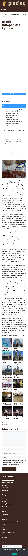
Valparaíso (5, 537)
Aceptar (14, 554)
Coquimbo (5, 514)
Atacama (4, 506)
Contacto (5, 485)
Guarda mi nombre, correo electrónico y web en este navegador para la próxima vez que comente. (14, 462)
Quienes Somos (6, 488)
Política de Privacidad (8, 480)
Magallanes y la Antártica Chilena (11, 522)
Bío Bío (4, 511)
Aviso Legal (5, 490)
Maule (3, 524)
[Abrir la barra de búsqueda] (26, 9)
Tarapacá (9, 14)
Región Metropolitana (8, 532)
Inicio (3, 14)
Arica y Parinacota (7, 504)
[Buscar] (24, 546)
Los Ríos (4, 519)
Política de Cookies (7, 482)
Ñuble (3, 527)
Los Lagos (5, 517)
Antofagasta (5, 499)
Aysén (3, 509)
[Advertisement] (14, 46)
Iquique (6, 424)
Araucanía (5, 501)
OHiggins (4, 529)
